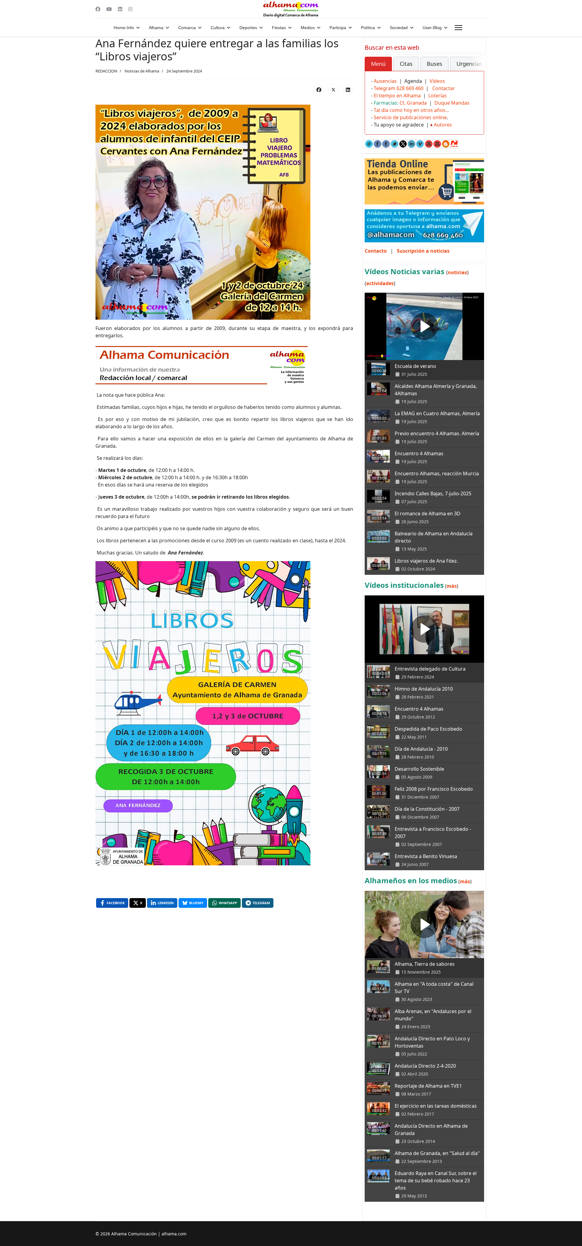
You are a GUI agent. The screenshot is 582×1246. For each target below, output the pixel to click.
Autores (443, 124)
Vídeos (437, 81)
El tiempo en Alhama (397, 95)
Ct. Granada (413, 102)
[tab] (378, 64)
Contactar (443, 88)
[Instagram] (130, 9)
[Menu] (458, 28)
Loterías (437, 95)
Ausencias (385, 81)
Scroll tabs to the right (477, 68)
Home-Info (124, 27)
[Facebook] (97, 9)
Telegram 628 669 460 (398, 88)
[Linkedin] (120, 9)
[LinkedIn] (348, 89)
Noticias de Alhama (142, 71)
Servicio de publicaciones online (410, 117)
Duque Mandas (452, 102)
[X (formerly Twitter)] (333, 89)
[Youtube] (109, 9)
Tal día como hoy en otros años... (411, 110)
